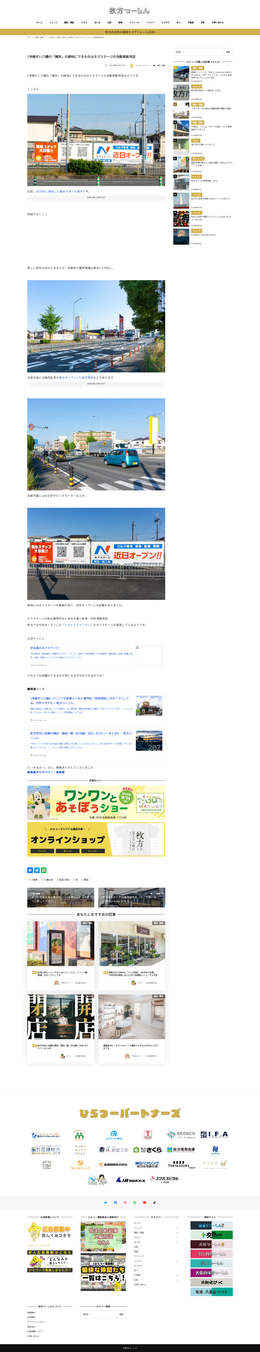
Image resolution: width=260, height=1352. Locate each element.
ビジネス (165, 22)
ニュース (53, 22)
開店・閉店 (69, 22)
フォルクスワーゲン (77, 625)
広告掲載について (35, 1331)
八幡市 (34, 879)
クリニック (134, 22)
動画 (120, 22)
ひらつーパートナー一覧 (38, 1244)
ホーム (39, 22)
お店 (109, 22)
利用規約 (31, 1317)
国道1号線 (64, 879)
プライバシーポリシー (37, 1321)
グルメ (84, 22)
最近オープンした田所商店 (76, 377)
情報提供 (31, 1312)
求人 (179, 22)
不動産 (191, 22)
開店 (85, 879)
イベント (150, 22)
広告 (203, 22)
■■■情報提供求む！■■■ (46, 772)
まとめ (97, 22)
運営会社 (31, 1326)
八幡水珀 (48, 879)
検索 (228, 51)
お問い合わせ (218, 22)
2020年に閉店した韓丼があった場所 (59, 191)
